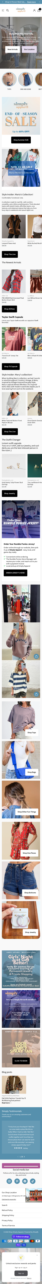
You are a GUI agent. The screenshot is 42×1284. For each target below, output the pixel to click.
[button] (2, 2)
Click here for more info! (9, 1199)
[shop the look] (36, 656)
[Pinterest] (17, 1181)
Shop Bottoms (30, 892)
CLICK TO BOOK (21, 1061)
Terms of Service (8, 1225)
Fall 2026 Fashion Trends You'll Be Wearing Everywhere (14, 1099)
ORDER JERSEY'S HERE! (15, 573)
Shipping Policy (8, 1215)
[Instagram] (9, 1181)
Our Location (29, 49)
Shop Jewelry (9, 493)
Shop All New (9, 309)
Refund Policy (7, 1210)
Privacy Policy (7, 1220)
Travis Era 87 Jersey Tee (10, 356)
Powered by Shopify (31, 1232)
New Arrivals (13, 49)
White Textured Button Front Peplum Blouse (12, 422)
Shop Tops (32, 732)
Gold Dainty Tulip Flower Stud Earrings (12, 484)
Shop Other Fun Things (27, 812)
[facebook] (25, 1181)
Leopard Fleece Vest (9, 243)
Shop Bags (32, 772)
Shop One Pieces (29, 853)
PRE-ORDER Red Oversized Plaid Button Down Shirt (13, 299)
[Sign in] (34, 10)
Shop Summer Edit (21, 140)
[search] (7, 10)
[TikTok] (32, 1181)
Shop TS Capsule (10, 366)
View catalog (3, 10)
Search (4, 1205)
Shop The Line (10, 254)
